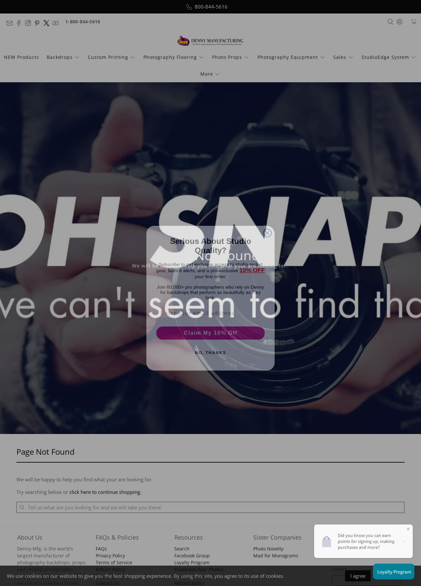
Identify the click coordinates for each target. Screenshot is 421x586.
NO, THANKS (210, 347)
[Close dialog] (267, 228)
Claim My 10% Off (210, 328)
